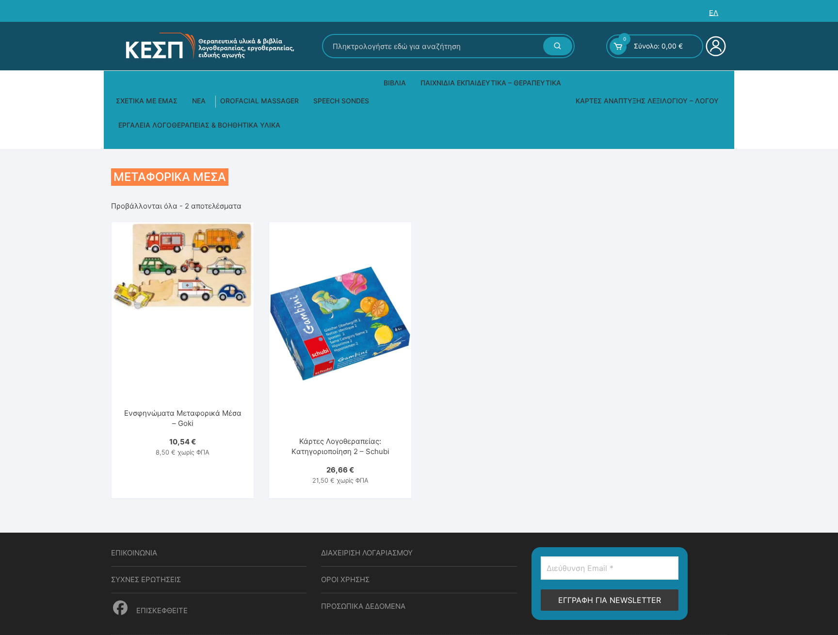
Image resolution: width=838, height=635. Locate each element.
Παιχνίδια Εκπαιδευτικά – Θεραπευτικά (490, 83)
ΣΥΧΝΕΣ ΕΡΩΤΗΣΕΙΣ (146, 579)
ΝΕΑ (199, 101)
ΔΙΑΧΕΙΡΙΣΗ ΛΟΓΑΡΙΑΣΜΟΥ (367, 552)
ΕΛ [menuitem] (713, 12)
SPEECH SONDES (341, 101)
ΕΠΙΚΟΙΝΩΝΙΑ (134, 552)
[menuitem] (713, 12)
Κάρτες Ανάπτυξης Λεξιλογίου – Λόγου (647, 101)
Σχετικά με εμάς (146, 101)
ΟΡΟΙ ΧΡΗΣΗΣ (345, 579)
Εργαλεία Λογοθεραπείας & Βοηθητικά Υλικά (199, 125)
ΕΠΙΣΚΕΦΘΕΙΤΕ (161, 610)
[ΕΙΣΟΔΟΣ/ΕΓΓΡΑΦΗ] (714, 46)
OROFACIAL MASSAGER (259, 101)
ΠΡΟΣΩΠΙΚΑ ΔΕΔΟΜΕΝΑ (363, 606)
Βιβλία (395, 83)
